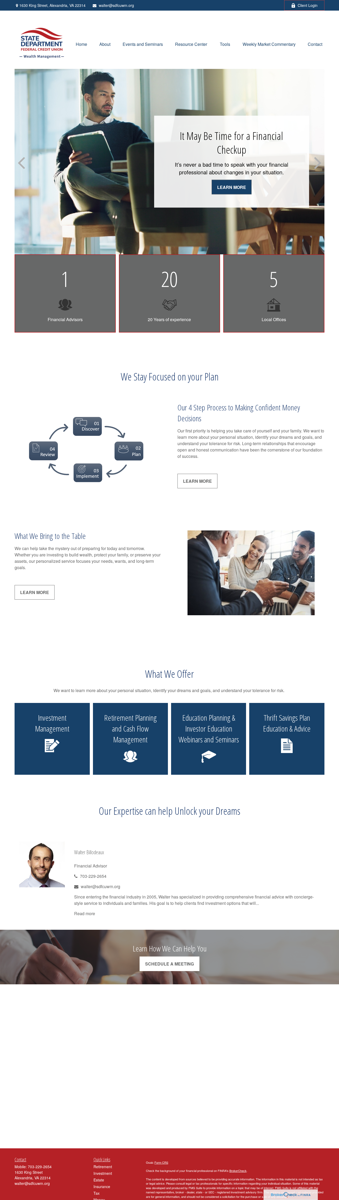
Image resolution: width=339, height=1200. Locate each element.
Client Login (308, 5)
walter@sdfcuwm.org (116, 5)
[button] (81, 43)
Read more (84, 913)
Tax (96, 1193)
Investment (102, 1173)
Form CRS (161, 1162)
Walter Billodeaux (89, 852)
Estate (98, 1180)
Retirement (102, 1166)
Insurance (101, 1186)
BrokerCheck (238, 1170)
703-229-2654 (93, 876)
